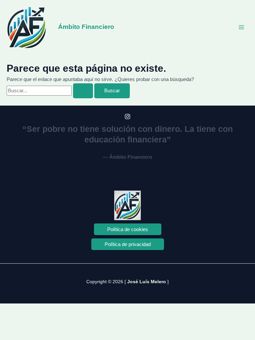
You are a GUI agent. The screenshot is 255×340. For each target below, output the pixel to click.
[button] (127, 229)
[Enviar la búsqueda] (83, 90)
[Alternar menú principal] (241, 27)
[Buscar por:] (50, 90)
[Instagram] (127, 117)
